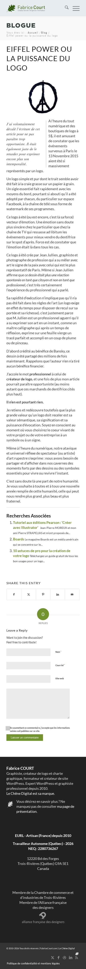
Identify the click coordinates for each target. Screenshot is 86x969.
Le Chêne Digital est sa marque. (30, 793)
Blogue (21, 25)
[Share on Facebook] (14, 594)
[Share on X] (28, 594)
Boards (18, 539)
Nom (58, 651)
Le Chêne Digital (67, 948)
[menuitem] (65, 8)
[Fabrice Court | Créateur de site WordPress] (35, 8)
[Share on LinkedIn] (57, 594)
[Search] (65, 8)
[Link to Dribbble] (65, 957)
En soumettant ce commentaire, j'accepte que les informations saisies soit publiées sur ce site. (40, 729)
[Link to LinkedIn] (71, 957)
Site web (59, 678)
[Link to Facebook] (59, 957)
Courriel (60, 665)
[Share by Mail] (72, 594)
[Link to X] (53, 957)
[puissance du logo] (43, 96)
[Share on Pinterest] (43, 594)
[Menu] (74, 8)
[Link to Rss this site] (77, 957)
